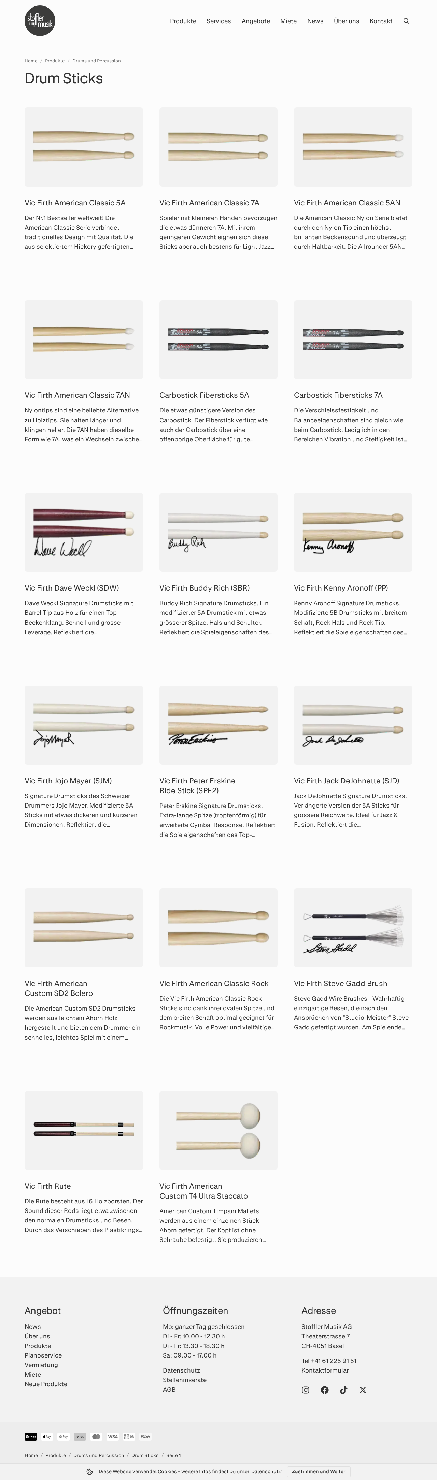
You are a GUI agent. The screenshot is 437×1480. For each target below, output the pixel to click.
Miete (288, 20)
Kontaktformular (325, 1370)
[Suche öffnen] (406, 21)
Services (219, 20)
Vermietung (41, 1364)
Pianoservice (43, 1355)
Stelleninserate (185, 1379)
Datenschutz (181, 1370)
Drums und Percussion (96, 60)
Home (31, 60)
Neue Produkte (46, 1383)
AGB (169, 1389)
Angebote (256, 20)
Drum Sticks (145, 1455)
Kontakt (381, 20)
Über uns (347, 20)
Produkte (183, 20)
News (315, 20)
